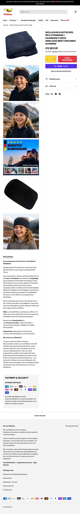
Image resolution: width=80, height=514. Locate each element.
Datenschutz (7, 478)
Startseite (5, 25)
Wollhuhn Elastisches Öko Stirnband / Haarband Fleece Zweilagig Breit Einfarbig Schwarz (21, 25)
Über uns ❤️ (65, 20)
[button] (76, 12)
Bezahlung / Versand (10, 482)
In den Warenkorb (67, 59)
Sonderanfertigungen (28, 20)
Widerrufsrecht (8, 486)
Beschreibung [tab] (8, 256)
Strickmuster (7, 490)
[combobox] (43, 12)
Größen (40, 20)
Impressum (54, 20)
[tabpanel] (21, 315)
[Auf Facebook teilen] (56, 94)
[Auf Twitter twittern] (52, 94)
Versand (54, 51)
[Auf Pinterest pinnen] (60, 94)
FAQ (47, 20)
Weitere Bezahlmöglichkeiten (61, 71)
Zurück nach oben (40, 415)
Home (5, 20)
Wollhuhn (9, 507)
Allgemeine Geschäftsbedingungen (15, 474)
